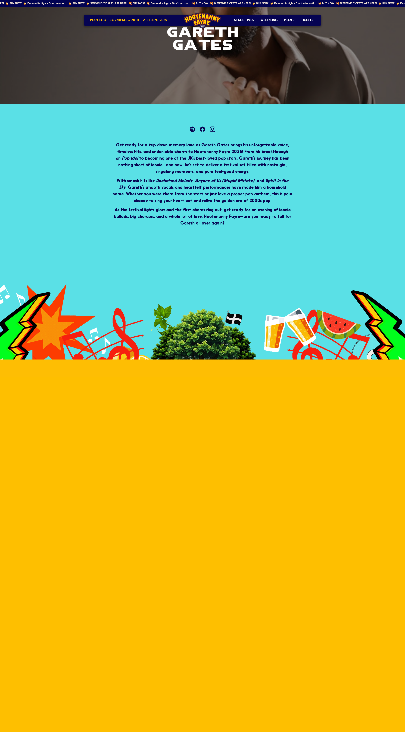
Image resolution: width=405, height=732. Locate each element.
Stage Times (244, 20)
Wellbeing (269, 20)
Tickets (307, 20)
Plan (288, 20)
